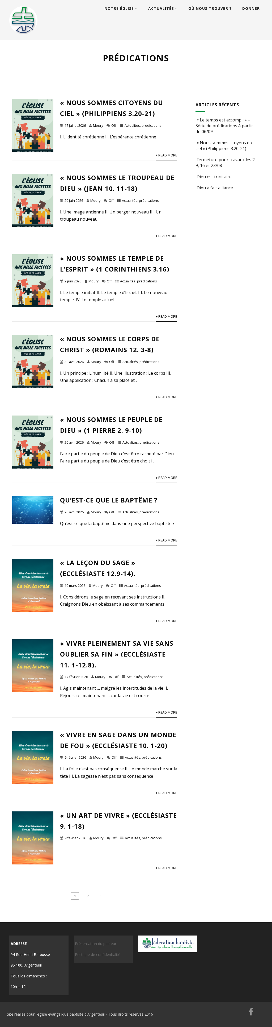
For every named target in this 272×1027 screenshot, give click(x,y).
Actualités (161, 8)
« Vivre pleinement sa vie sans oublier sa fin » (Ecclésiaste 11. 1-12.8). (116, 654)
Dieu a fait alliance (215, 188)
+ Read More (166, 155)
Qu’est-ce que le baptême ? (109, 500)
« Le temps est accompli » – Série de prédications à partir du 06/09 (224, 125)
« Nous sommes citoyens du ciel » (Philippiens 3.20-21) (224, 145)
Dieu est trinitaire (214, 177)
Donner (251, 8)
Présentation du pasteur (95, 943)
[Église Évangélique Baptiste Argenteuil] (24, 37)
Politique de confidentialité (97, 954)
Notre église (119, 8)
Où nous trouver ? (210, 8)
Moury (98, 125)
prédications (152, 125)
